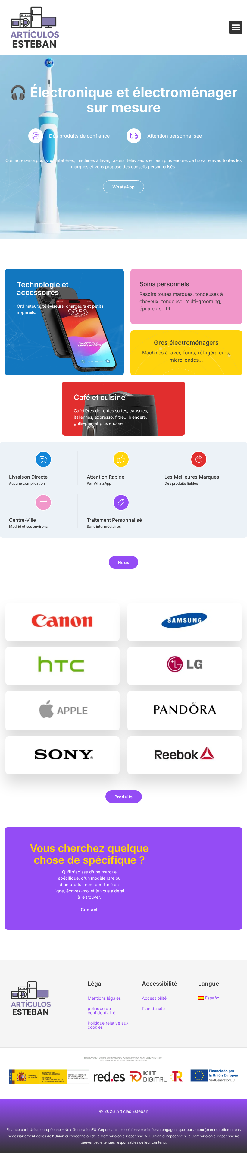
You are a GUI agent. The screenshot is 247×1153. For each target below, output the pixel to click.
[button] (235, 27)
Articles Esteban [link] (132, 1111)
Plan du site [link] (153, 1008)
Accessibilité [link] (154, 998)
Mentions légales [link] (104, 998)
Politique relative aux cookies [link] (108, 1025)
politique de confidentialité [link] (101, 1010)
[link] (35, 27)
